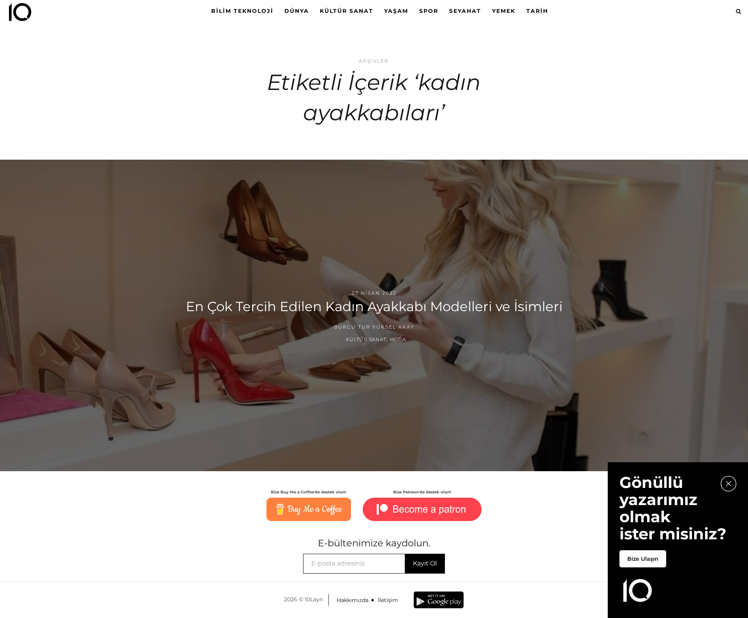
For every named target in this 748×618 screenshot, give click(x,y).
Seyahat (465, 10)
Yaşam (396, 10)
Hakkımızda (353, 600)
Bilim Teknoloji (242, 10)
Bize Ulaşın (642, 558)
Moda (398, 339)
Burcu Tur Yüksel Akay (374, 327)
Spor (428, 10)
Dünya (296, 10)
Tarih (537, 10)
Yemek (503, 10)
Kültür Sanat (346, 10)
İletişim (388, 600)
